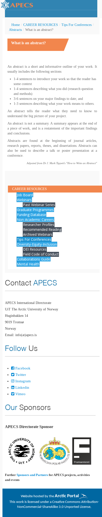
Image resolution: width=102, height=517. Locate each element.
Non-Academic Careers (35, 219)
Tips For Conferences (76, 25)
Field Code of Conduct (41, 254)
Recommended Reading (42, 229)
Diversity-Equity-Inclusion (37, 244)
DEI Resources (35, 249)
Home (15, 25)
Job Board (25, 195)
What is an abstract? (28, 43)
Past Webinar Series (39, 204)
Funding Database (31, 214)
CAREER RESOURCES (40, 25)
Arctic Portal (67, 496)
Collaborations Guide (33, 259)
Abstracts (15, 30)
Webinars (24, 199)
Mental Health (28, 264)
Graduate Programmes (35, 209)
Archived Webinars (37, 234)
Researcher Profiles (38, 224)
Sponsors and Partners (32, 475)
